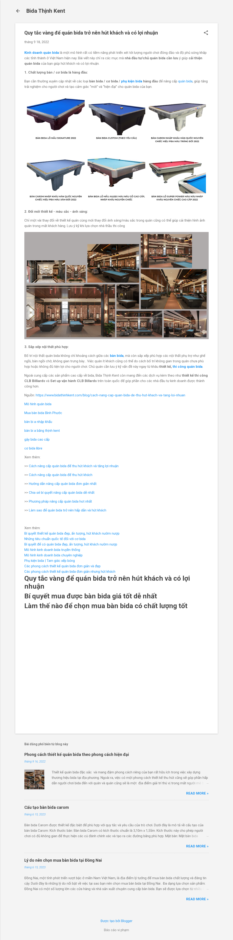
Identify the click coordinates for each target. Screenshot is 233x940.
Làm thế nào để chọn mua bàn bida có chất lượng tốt (105, 606)
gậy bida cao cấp (37, 439)
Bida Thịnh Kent (45, 11)
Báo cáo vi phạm (116, 930)
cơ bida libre (33, 448)
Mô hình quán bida (37, 404)
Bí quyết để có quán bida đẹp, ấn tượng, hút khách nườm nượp (70, 544)
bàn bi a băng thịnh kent (42, 431)
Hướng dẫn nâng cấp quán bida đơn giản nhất (62, 484)
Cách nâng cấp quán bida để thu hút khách (60, 475)
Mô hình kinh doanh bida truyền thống (52, 550)
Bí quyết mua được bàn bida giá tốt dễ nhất (90, 596)
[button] (206, 33)
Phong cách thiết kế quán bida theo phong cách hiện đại (76, 754)
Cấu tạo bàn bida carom (46, 807)
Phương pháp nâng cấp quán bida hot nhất (60, 501)
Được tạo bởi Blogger (116, 921)
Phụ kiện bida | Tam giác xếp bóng (49, 561)
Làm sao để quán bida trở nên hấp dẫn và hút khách (67, 510)
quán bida (185, 81)
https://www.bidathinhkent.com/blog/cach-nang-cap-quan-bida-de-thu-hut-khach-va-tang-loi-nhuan (110, 395)
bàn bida (117, 356)
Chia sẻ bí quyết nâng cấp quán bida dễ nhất (61, 493)
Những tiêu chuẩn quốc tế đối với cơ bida (55, 539)
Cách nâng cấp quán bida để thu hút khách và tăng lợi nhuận (74, 466)
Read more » (197, 793)
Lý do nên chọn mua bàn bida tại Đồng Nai (63, 860)
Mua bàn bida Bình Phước (43, 413)
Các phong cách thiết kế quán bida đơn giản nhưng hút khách (69, 572)
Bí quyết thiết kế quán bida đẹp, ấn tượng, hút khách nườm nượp (71, 533)
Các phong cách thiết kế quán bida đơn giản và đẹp (62, 566)
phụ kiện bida (131, 81)
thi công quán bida (188, 367)
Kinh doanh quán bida (41, 53)
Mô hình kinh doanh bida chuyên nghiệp (53, 555)
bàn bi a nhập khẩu (38, 422)
